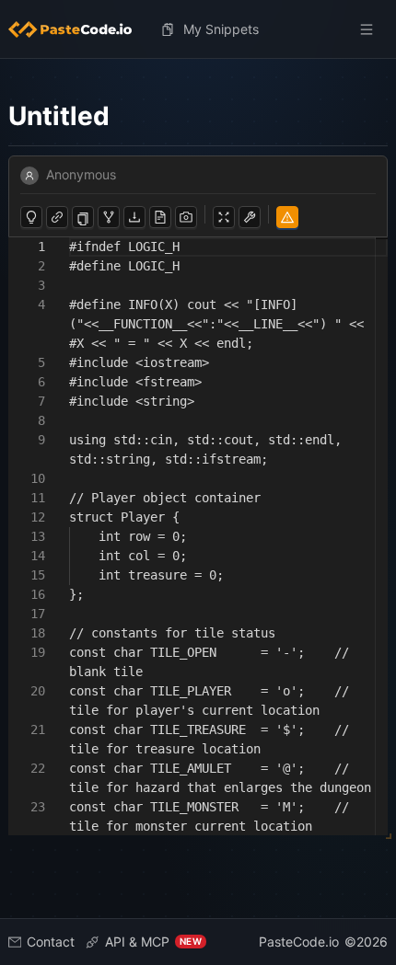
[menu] (198, 29)
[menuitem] (77, 29)
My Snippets (221, 29)
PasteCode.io (299, 941)
